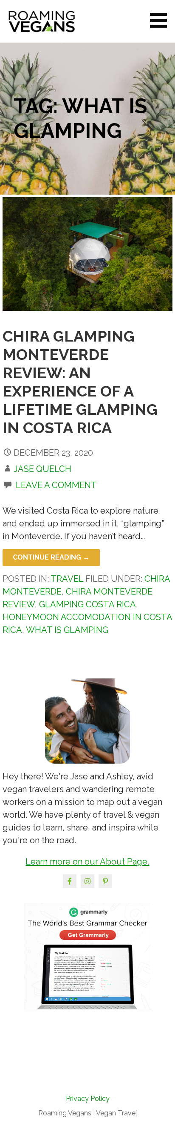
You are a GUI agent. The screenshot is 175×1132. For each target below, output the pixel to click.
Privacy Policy (88, 1099)
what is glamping (67, 630)
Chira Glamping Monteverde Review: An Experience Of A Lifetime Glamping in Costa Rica (80, 382)
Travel (67, 579)
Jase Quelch (42, 469)
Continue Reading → (51, 557)
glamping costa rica (87, 604)
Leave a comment (56, 485)
